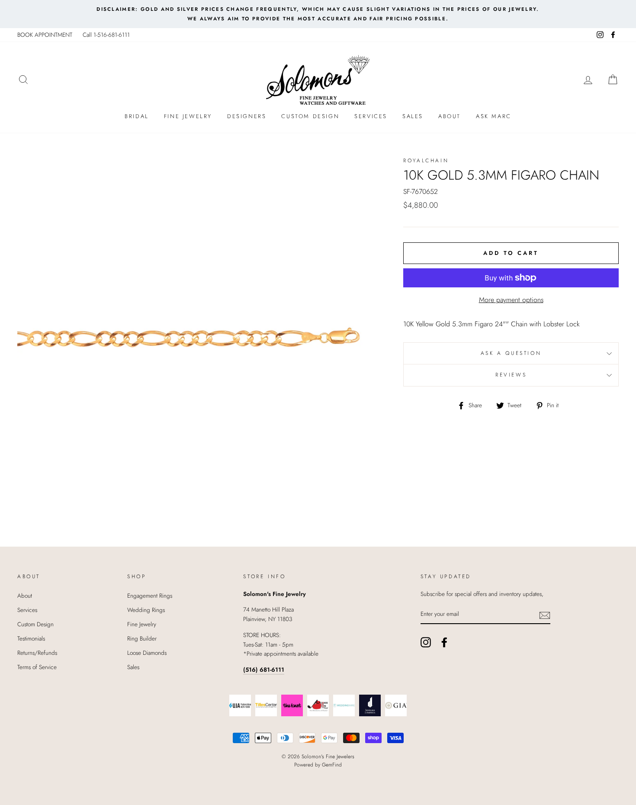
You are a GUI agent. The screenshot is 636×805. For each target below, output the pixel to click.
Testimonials (31, 638)
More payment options (511, 300)
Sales (412, 116)
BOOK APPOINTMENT (44, 34)
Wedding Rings (146, 609)
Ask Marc (493, 116)
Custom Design (310, 116)
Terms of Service (37, 667)
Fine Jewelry (188, 116)
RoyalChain (426, 160)
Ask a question (511, 353)
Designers (246, 116)
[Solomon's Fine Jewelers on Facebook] (444, 642)
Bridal (137, 116)
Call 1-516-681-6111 (106, 34)
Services (370, 116)
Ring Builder (142, 638)
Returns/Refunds (37, 652)
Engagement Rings (149, 595)
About (449, 116)
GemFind (332, 765)
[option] (318, 14)
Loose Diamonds (147, 652)
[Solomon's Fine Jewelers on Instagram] (426, 642)
